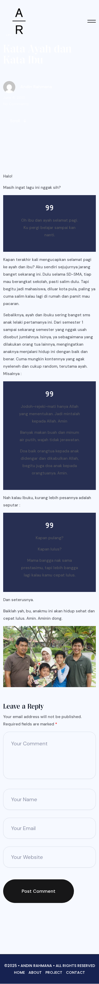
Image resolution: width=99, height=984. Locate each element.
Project (53, 972)
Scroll (15, 121)
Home (19, 972)
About (35, 972)
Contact (75, 972)
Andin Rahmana (36, 86)
